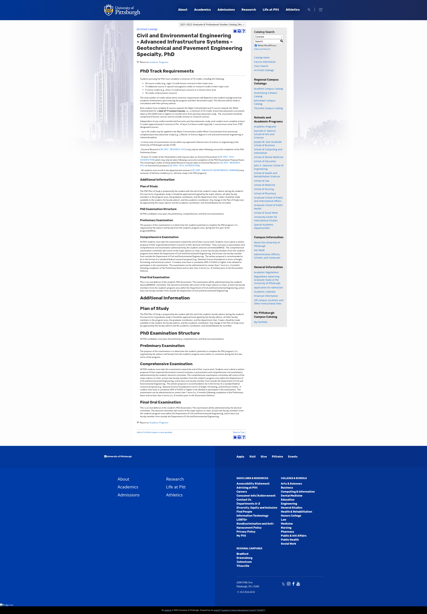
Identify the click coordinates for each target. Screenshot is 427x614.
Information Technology (253, 515)
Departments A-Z (248, 503)
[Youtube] (298, 584)
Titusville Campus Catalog (268, 108)
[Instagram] (288, 584)
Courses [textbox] (259, 36)
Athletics (293, 10)
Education (287, 499)
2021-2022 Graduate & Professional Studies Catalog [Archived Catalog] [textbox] (213, 24)
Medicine (287, 523)
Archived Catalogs (264, 70)
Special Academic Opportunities (264, 226)
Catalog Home (262, 57)
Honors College (291, 515)
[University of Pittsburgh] (118, 456)
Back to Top (238, 432)
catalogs (167, 610)
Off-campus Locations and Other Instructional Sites (268, 302)
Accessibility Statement (253, 483)
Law (283, 519)
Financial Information (266, 295)
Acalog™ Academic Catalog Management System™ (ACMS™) (239, 610)
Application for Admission (268, 287)
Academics (202, 10)
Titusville (243, 565)
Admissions (226, 10)
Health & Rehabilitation (296, 511)
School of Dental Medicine (268, 157)
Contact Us (244, 499)
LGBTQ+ (242, 519)
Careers (242, 491)
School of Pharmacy (265, 193)
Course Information (265, 61)
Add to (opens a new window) (154, 432)
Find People (244, 511)
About (182, 10)
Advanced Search (262, 49)
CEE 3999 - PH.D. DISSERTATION (184, 165)
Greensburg (244, 557)
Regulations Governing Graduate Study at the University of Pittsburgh (267, 280)
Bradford (242, 553)
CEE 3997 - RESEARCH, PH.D (173, 149)
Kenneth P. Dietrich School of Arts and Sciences (265, 134)
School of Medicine (264, 184)
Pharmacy (287, 531)
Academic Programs (158, 62)
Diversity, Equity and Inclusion (257, 507)
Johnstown (244, 561)
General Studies (291, 507)
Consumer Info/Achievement (256, 495)
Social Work (288, 543)
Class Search (261, 66)
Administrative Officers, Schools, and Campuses (267, 256)
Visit (252, 456)
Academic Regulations (266, 272)
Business (287, 487)
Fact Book (259, 250)
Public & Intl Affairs (294, 535)
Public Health (290, 539)
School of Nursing (264, 189)
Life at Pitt (271, 10)
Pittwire (277, 456)
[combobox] (212, 25)
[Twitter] (283, 584)
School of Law (261, 180)
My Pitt (241, 535)
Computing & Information (298, 491)
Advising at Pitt (247, 487)
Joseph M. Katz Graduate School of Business (268, 143)
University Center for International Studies (266, 218)
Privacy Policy (246, 531)
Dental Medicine (291, 495)
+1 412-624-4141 (246, 591)
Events (293, 456)
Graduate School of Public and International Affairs (268, 199)
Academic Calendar (265, 291)
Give (264, 456)
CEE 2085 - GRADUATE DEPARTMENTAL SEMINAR (214, 170)
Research (249, 10)
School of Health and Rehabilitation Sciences (267, 174)
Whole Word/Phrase (267, 45)
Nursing (286, 527)
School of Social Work (266, 212)
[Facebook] (293, 584)
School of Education (265, 161)
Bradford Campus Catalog (268, 88)
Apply (240, 456)
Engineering (289, 503)
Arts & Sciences (291, 483)
